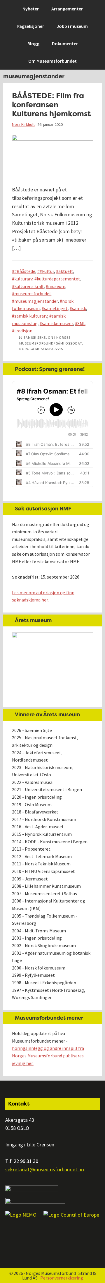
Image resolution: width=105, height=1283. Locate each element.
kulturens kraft (29, 286)
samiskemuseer (57, 323)
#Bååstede (24, 271)
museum (56, 286)
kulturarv (23, 279)
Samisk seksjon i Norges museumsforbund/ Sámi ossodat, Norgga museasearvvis (51, 343)
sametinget (56, 308)
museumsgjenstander (36, 301)
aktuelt (65, 271)
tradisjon (23, 331)
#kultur (47, 271)
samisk (79, 308)
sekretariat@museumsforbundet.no (44, 1169)
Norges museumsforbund (36, 7)
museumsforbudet (32, 293)
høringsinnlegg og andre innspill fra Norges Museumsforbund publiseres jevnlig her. (48, 1055)
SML (81, 323)
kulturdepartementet (58, 279)
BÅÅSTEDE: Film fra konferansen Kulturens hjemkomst (51, 105)
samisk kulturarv (30, 316)
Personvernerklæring (61, 1278)
